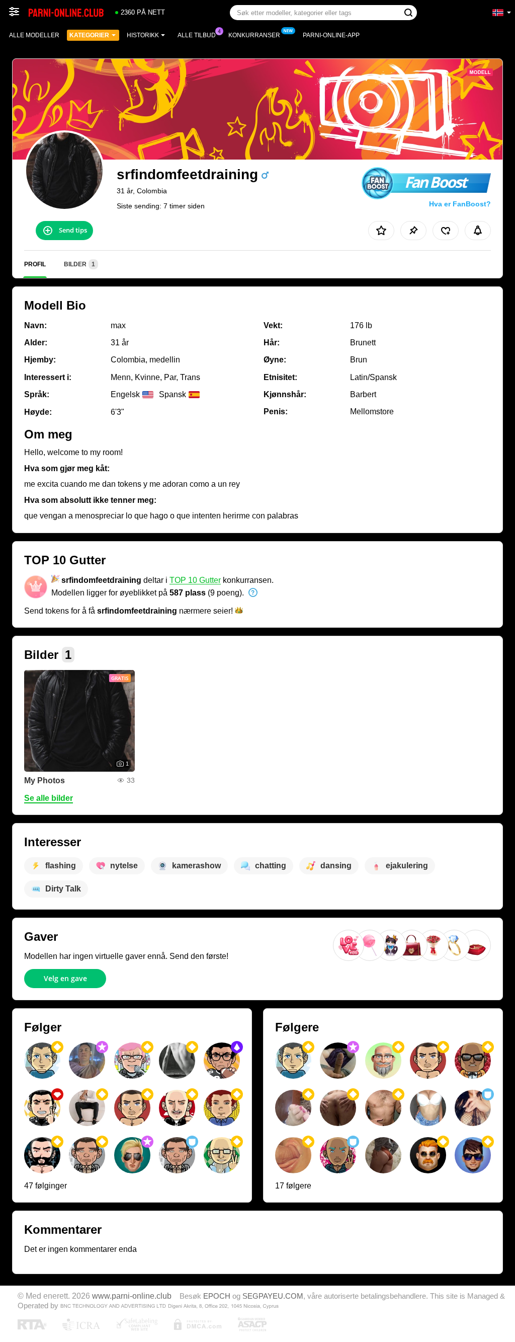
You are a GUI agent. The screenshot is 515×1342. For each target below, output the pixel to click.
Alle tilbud (197, 35)
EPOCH (216, 1296)
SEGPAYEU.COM (272, 1296)
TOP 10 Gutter (195, 580)
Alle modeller (34, 35)
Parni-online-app (331, 35)
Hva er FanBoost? (460, 204)
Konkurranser (254, 35)
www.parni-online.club (131, 1295)
